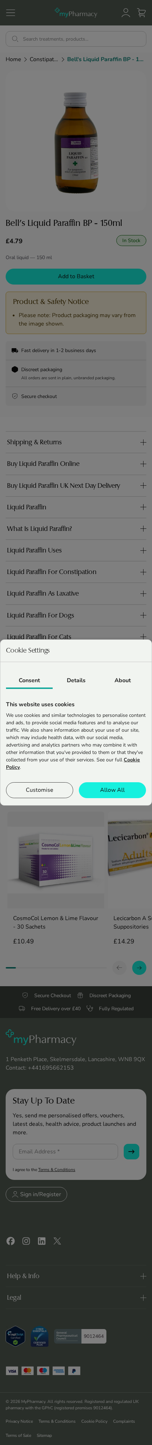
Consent (29, 680)
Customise (39, 790)
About (123, 680)
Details (76, 680)
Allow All (112, 790)
